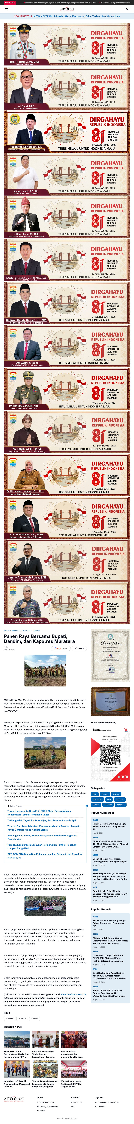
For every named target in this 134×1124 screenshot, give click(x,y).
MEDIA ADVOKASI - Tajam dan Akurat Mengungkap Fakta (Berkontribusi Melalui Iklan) (77, 16)
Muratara (22, 1019)
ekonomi (9, 1019)
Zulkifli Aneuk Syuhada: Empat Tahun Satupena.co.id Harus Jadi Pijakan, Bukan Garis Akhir (79, 3)
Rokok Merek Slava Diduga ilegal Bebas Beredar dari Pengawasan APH (109, 827)
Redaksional (76, 1102)
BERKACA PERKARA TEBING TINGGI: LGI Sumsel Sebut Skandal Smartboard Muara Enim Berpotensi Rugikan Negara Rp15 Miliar (110, 844)
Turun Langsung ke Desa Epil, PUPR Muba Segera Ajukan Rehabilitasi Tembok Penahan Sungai (39, 813)
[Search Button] (127, 9)
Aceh (95, 887)
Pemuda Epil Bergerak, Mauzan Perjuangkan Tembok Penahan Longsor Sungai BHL (41, 846)
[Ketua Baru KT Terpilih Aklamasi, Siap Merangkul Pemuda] (17, 1069)
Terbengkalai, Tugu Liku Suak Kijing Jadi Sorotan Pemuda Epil (41, 820)
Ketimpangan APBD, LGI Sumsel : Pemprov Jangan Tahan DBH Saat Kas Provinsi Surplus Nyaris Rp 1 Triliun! (109, 876)
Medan (95, 855)
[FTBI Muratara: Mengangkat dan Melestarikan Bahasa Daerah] (74, 1039)
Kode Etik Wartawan (45, 1102)
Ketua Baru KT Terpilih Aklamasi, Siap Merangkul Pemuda (17, 1084)
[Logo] (14, 1099)
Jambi (95, 820)
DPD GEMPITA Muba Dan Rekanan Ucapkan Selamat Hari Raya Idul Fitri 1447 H (45, 856)
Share (81, 648)
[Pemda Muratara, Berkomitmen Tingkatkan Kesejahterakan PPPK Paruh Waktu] (17, 1039)
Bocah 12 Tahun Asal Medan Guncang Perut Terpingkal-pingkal (110, 860)
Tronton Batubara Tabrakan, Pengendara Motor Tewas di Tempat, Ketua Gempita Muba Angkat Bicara (43, 828)
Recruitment (100, 1106)
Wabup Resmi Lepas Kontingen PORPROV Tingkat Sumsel (71, 1084)
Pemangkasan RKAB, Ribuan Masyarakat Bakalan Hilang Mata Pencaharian (42, 837)
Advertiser (41, 1111)
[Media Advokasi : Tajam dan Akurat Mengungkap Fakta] (67, 9)
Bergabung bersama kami (47, 1106)
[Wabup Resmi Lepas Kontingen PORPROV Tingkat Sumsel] (74, 1069)
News (95, 969)
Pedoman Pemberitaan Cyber (107, 1102)
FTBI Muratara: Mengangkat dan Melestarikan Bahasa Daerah (71, 1054)
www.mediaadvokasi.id (73, 994)
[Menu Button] (6, 9)
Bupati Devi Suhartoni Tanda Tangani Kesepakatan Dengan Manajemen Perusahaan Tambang (44, 1054)
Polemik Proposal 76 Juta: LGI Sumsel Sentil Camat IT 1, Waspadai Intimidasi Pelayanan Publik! (108, 993)
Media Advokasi (70, 1119)
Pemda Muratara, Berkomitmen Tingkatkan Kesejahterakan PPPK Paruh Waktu (16, 1054)
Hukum (95, 837)
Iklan (73, 1106)
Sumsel (34, 1019)
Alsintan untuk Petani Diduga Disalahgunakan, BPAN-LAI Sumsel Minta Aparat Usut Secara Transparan (110, 941)
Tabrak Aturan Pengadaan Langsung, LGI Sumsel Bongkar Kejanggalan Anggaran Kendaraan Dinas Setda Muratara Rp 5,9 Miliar (45, 1084)
